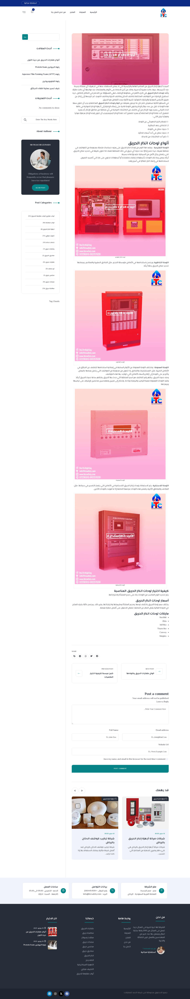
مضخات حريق (50, 282)
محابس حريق (50, 275)
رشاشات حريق (49, 249)
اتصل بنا (127, 946)
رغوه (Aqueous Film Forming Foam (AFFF (40, 74)
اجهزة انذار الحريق (159, 799)
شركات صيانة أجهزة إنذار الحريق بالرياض (146, 841)
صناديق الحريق (49, 255)
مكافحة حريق (50, 288)
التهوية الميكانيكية (85, 964)
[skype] (74, 656)
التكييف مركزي (87, 969)
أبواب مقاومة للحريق (85, 974)
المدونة (127, 933)
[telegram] (80, 656)
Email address (162, 730)
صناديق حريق (88, 951)
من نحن (127, 942)
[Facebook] (67, 993)
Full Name (113, 730)
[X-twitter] (61, 993)
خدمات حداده (50, 242)
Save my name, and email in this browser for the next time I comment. (134, 759)
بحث (25, 37)
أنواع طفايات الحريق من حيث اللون (43, 60)
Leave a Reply (162, 701)
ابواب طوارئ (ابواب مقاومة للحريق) (42, 216)
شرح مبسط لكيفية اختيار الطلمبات (101, 675)
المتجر (128, 937)
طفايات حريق (50, 262)
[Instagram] (55, 993)
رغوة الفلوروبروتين (50, 81)
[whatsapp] (85, 656)
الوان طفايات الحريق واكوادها (140, 673)
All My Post (40, 188)
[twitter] (91, 656)
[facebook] (97, 656)
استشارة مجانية (30, 3)
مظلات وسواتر (88, 937)
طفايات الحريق (87, 928)
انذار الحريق (89, 955)
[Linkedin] (49, 993)
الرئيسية (127, 928)
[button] (82, 790)
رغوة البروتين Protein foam (47, 67)
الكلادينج (90, 960)
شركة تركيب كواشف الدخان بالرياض (98, 841)
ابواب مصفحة (50, 223)
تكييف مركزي (50, 236)
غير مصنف (51, 269)
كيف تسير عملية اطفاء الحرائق (44, 88)
